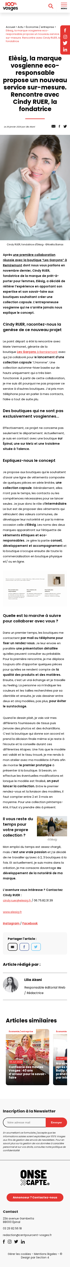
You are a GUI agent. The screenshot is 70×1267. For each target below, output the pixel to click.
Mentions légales (45, 1254)
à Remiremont (37, 352)
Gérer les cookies (19, 1254)
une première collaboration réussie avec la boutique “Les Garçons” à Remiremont (35, 260)
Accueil (10, 27)
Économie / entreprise (40, 27)
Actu (20, 27)
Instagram (11, 923)
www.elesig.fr (12, 912)
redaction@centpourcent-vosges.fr (27, 1235)
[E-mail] (13, 947)
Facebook (30, 923)
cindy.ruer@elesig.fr (17, 900)
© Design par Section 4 (41, 1255)
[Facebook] (24, 947)
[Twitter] (36, 947)
